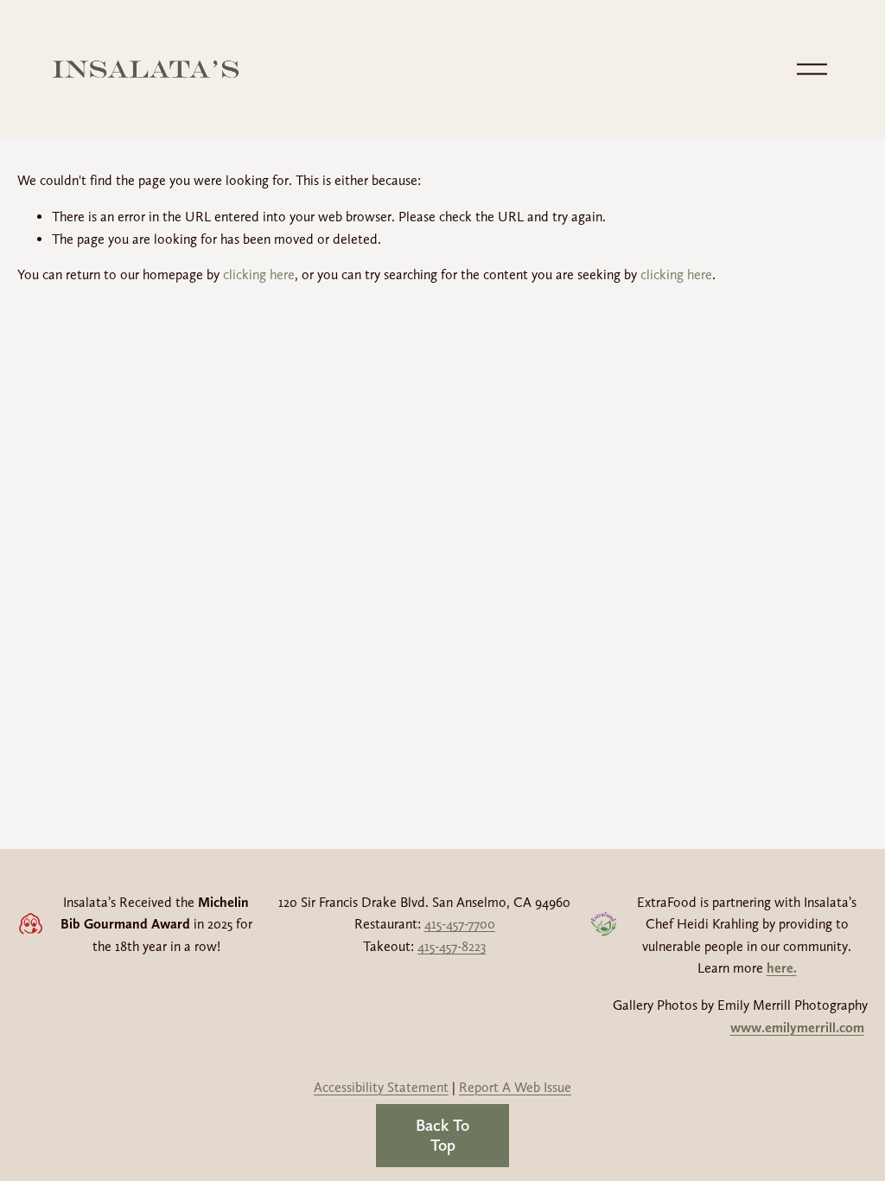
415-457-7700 (459, 924)
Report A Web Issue (515, 1087)
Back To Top (442, 1135)
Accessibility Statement (381, 1087)
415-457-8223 (451, 946)
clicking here (259, 274)
